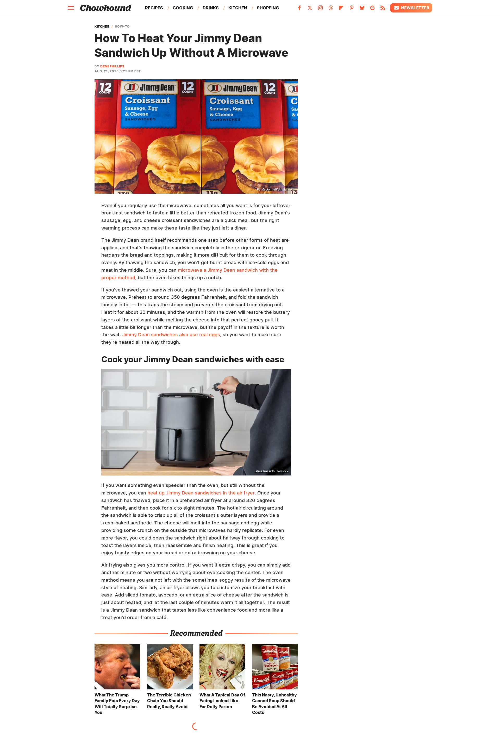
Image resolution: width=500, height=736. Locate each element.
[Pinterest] (351, 9)
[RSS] (383, 9)
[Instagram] (320, 9)
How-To (122, 26)
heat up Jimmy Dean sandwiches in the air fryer (201, 493)
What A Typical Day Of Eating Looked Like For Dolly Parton (222, 700)
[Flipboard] (341, 9)
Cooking (183, 7)
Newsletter (415, 7)
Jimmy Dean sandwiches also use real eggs (171, 334)
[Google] (372, 9)
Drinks (211, 7)
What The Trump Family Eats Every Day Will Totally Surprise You (117, 703)
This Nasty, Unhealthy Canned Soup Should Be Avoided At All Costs (274, 703)
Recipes (154, 7)
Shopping (268, 7)
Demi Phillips (112, 66)
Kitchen (237, 7)
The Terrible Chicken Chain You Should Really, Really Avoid (169, 700)
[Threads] (331, 9)
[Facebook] (299, 9)
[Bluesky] (362, 9)
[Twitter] (310, 9)
